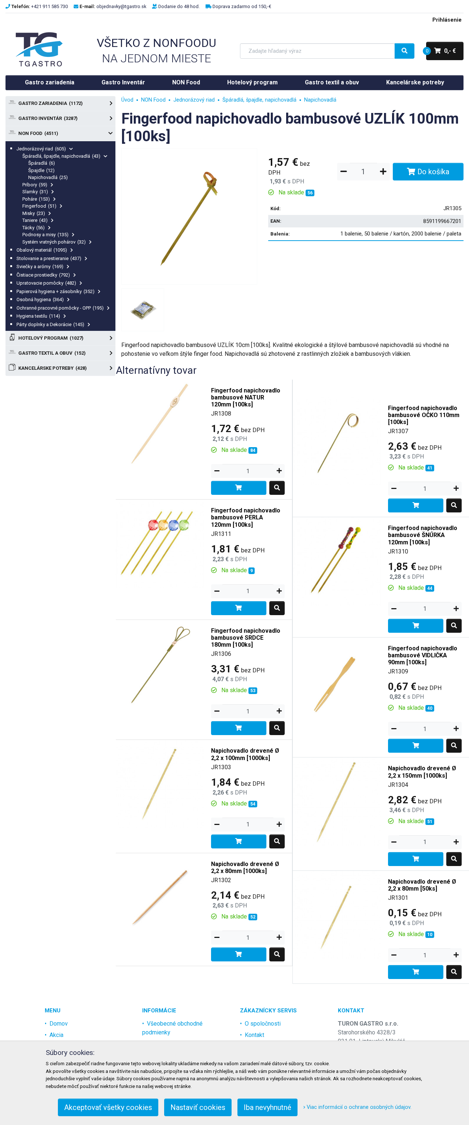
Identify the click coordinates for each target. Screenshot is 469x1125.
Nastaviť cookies (197, 1107)
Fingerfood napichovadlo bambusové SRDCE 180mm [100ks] (245, 637)
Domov (58, 1023)
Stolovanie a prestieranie (48, 258)
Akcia (56, 1034)
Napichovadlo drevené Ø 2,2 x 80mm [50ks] (422, 885)
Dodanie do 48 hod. (179, 6)
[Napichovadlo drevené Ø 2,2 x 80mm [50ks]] (337, 914)
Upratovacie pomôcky (46, 283)
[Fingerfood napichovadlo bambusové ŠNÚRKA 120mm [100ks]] (337, 561)
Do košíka (432, 171)
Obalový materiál (41, 250)
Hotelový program (252, 82)
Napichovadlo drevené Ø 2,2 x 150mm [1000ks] (422, 772)
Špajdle (41, 170)
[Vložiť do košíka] (238, 488)
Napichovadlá (48, 177)
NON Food (186, 82)
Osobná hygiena (40, 299)
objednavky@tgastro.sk (121, 6)
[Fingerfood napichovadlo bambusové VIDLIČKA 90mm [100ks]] (337, 680)
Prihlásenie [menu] (447, 20)
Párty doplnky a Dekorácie (50, 324)
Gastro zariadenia (49, 82)
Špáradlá (41, 163)
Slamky (35, 191)
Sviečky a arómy (39, 266)
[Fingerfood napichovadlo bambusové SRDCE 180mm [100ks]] (160, 663)
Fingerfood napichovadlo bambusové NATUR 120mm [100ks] (245, 397)
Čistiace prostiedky (43, 275)
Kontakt (254, 1034)
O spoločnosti (263, 1023)
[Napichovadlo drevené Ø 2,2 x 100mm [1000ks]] (160, 783)
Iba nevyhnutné (267, 1107)
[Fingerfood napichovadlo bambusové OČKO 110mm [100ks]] (337, 440)
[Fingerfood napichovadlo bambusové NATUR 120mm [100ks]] (160, 423)
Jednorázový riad (41, 148)
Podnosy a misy (45, 234)
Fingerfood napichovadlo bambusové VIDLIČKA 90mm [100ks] (422, 655)
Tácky (33, 227)
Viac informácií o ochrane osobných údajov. (358, 1107)
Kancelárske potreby (415, 82)
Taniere (35, 220)
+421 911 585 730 (49, 6)
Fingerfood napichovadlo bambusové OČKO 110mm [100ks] (423, 415)
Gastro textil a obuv (332, 82)
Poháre (36, 199)
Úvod (127, 100)
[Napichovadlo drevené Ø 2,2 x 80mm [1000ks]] (160, 896)
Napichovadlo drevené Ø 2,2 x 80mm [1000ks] (245, 867)
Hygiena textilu (38, 316)
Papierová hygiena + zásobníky (55, 291)
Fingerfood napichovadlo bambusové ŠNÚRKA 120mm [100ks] (422, 535)
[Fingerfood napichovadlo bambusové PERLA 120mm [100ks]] (160, 543)
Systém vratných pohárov (54, 242)
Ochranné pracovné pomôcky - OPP (60, 308)
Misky (33, 213)
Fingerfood (39, 206)
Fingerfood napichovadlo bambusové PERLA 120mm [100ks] (245, 517)
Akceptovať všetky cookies (108, 1107)
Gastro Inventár (123, 82)
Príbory (34, 184)
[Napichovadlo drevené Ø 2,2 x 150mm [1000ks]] (337, 801)
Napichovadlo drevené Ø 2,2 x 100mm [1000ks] (245, 754)
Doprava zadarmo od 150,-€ (242, 6)
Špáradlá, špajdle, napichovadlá (61, 156)
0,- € (441, 50)
